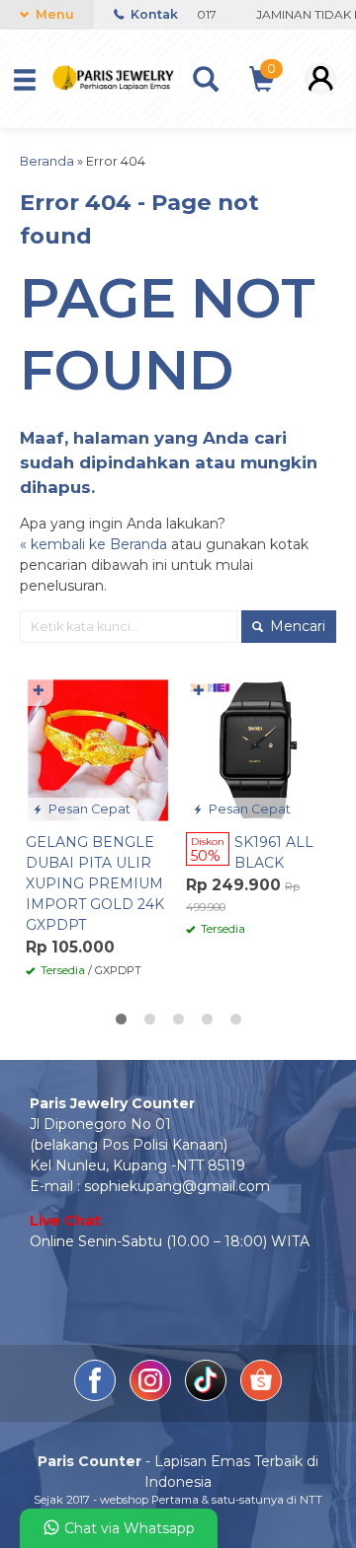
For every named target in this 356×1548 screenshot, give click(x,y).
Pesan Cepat (88, 809)
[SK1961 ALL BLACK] (258, 749)
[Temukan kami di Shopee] (261, 1396)
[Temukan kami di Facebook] (97, 1396)
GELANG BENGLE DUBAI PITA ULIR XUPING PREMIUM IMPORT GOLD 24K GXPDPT (95, 883)
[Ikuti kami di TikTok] (207, 1396)
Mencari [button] (295, 626)
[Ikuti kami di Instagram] (152, 1396)
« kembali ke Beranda (93, 544)
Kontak (153, 14)
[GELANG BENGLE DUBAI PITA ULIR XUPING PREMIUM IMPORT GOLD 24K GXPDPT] (98, 749)
